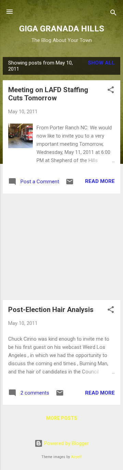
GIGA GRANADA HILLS (61, 28)
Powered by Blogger (66, 443)
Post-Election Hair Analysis (51, 309)
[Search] (113, 13)
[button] (111, 91)
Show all (101, 63)
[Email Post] (70, 184)
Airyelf (76, 457)
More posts (61, 418)
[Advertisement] (61, 247)
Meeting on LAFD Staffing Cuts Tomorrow (48, 94)
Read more (100, 181)
